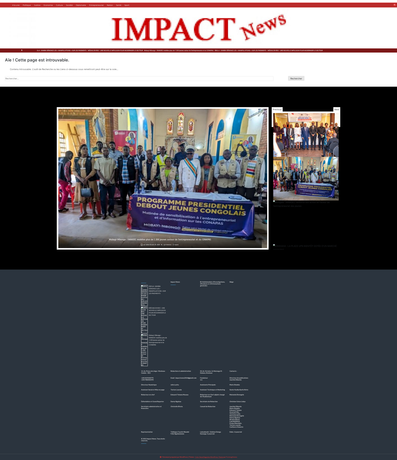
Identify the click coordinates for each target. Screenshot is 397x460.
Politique (27, 5)
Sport (126, 5)
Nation (110, 5)
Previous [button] (277, 109)
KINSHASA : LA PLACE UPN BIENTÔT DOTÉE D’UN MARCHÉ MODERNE (160, 239)
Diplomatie (81, 5)
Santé (118, 5)
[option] (159, 50)
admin (147, 245)
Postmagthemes (231, 457)
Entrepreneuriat (96, 5)
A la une (16, 5)
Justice (37, 5)
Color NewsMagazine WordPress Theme (209, 457)
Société (69, 5)
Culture (59, 5)
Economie (48, 5)
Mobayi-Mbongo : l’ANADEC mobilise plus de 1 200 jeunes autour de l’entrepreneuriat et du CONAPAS (97, 50)
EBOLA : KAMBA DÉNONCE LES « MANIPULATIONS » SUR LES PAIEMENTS (159, 50)
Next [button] (336, 109)
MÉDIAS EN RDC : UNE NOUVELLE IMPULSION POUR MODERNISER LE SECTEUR (213, 50)
